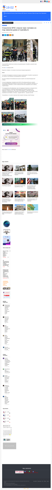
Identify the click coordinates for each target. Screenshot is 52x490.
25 (6, 434)
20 (8, 433)
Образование (43, 13)
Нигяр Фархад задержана (6, 185)
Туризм (16, 13)
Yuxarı (48, 481)
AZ (44, 22)
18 (6, 433)
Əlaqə (45, 481)
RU (46, 22)
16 (3, 433)
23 (3, 434)
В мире (33, 13)
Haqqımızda (39, 481)
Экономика (30, 13)
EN (48, 22)
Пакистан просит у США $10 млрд (7, 348)
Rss (42, 481)
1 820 (11, 32)
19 (7, 433)
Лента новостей (8, 13)
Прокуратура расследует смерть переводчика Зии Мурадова (19, 173)
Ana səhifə (35, 481)
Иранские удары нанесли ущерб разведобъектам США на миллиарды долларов (20, 199)
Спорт (40, 13)
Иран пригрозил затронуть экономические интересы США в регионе (7, 328)
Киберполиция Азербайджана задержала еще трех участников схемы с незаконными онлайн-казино (7, 309)
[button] (49, 19)
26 (7, 434)
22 (11, 433)
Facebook (9, 149)
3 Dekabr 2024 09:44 (6, 32)
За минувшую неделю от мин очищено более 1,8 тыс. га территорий (32, 199)
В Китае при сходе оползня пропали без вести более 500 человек (32, 173)
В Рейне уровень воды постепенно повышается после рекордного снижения (7, 378)
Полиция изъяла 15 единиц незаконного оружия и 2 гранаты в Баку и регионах (19, 213)
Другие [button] (5, 16)
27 (8, 434)
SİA (6, 67)
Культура (36, 13)
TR (50, 22)
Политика (13, 13)
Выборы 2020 (20, 13)
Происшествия (6, 169)
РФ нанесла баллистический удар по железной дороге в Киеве (7, 213)
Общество (25, 13)
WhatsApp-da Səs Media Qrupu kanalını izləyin (13, 124)
